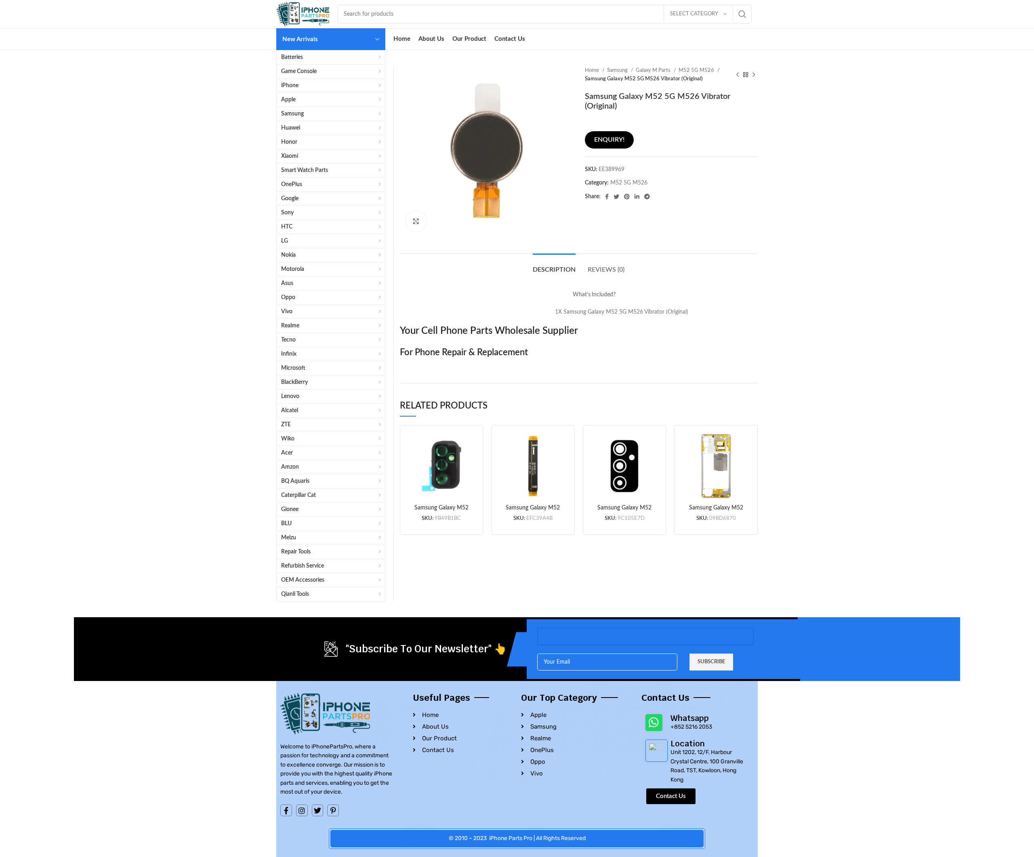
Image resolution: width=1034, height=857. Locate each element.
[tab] (554, 266)
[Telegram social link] (647, 196)
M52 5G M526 (697, 70)
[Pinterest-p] (333, 810)
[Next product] (754, 75)
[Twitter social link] (616, 196)
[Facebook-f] (286, 810)
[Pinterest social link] (627, 196)
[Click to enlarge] (416, 221)
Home (592, 70)
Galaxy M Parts (654, 70)
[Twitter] (318, 810)
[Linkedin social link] (637, 196)
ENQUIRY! (609, 139)
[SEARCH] (742, 14)
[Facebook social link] (607, 196)
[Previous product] (737, 75)
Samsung (618, 70)
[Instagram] (302, 810)
